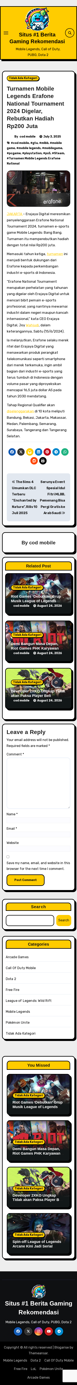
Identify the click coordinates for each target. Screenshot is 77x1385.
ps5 (48, 153)
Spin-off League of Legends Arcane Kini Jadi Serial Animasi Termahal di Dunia (37, 1246)
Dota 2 (11, 979)
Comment (15, 754)
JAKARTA (15, 214)
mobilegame (53, 148)
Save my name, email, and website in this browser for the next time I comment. (38, 866)
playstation (33, 153)
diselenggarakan (21, 411)
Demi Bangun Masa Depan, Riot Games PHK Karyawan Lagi (35, 648)
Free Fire (13, 990)
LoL (33, 1369)
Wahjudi (32, 325)
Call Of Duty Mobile (21, 968)
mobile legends (29, 148)
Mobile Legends (18, 1012)
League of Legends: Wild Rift (29, 1001)
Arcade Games (17, 957)
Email (12, 829)
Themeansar (38, 1353)
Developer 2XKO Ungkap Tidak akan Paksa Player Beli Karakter (38, 695)
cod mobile (28, 136)
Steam (59, 153)
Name (12, 814)
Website (13, 843)
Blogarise (61, 1347)
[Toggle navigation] (6, 32)
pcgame (15, 153)
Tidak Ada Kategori (23, 78)
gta (35, 143)
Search (38, 906)
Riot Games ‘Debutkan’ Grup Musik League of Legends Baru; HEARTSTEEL (36, 600)
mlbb (44, 143)
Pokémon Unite (18, 1022)
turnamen (55, 254)
